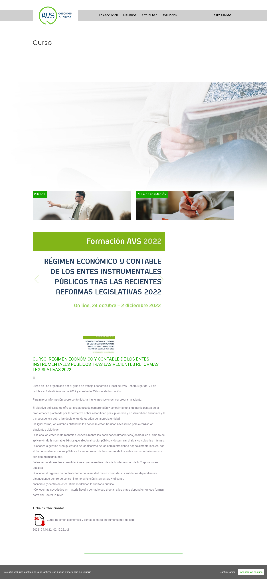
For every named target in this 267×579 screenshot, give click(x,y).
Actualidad (149, 15)
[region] (133, 572)
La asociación (108, 15)
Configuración (228, 571)
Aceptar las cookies (251, 571)
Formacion (170, 15)
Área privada (223, 15)
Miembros (129, 15)
